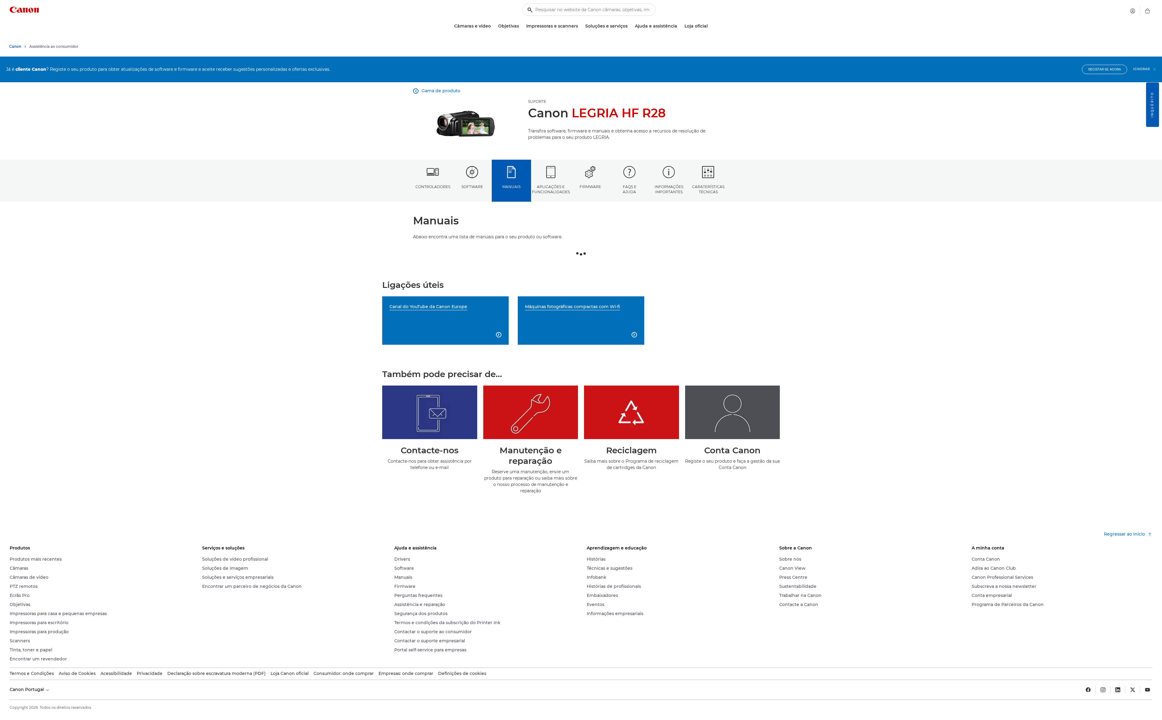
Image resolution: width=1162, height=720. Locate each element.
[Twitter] (1132, 689)
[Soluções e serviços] (630, 26)
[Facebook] (1088, 689)
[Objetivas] (521, 26)
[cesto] (1147, 11)
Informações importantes (669, 189)
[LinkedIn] (1117, 689)
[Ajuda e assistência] (679, 26)
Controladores (432, 186)
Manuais (511, 186)
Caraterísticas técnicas (708, 189)
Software (472, 186)
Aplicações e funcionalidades (551, 189)
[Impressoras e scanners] (580, 26)
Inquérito (1152, 105)
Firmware (590, 186)
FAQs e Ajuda (629, 189)
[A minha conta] (1132, 11)
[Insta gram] (1103, 689)
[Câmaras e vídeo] (493, 26)
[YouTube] (1147, 689)
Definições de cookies (462, 673)
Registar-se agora (1104, 69)
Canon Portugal (27, 689)
